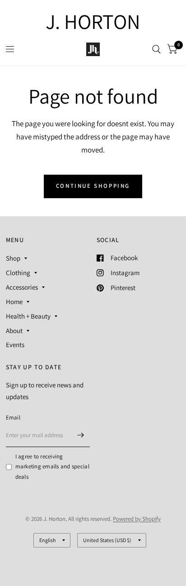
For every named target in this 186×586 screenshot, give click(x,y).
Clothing (18, 272)
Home (14, 301)
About (14, 330)
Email (13, 417)
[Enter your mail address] (81, 435)
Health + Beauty (28, 316)
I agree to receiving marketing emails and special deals (52, 467)
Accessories (22, 287)
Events (15, 344)
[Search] (156, 49)
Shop (13, 258)
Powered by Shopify (137, 519)
